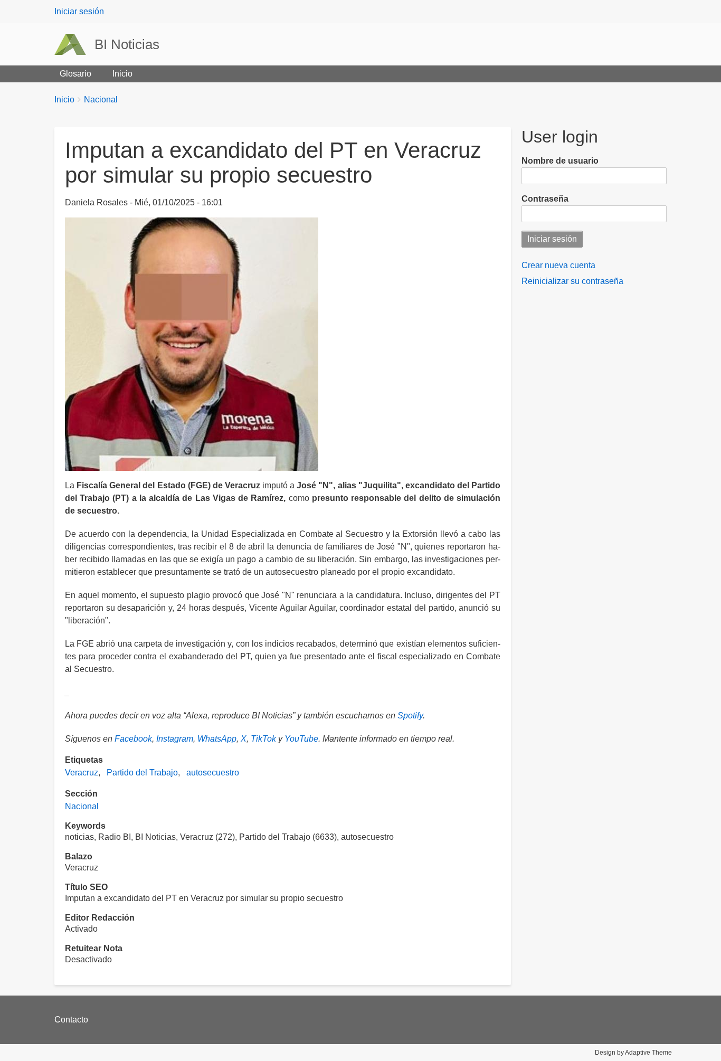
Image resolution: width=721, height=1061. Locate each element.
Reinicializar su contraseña (572, 281)
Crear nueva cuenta (558, 265)
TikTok (263, 738)
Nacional (101, 99)
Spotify (410, 715)
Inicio (122, 73)
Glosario (75, 73)
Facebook (133, 738)
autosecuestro (212, 772)
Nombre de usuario (560, 160)
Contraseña (544, 198)
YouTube (301, 738)
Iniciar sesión (79, 11)
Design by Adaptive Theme (633, 1052)
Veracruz (81, 772)
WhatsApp (216, 738)
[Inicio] (74, 44)
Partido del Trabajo (142, 772)
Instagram (174, 738)
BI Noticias (126, 44)
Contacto (71, 1019)
